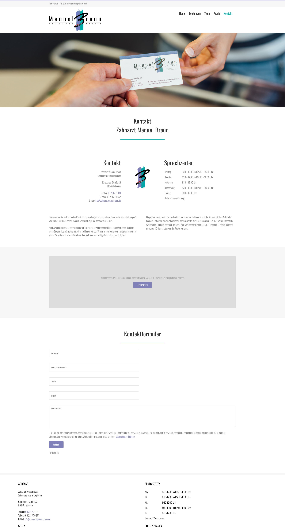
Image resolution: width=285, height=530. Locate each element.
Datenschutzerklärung (125, 436)
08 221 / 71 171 (58, 3)
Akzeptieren (142, 285)
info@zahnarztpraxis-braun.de (77, 3)
